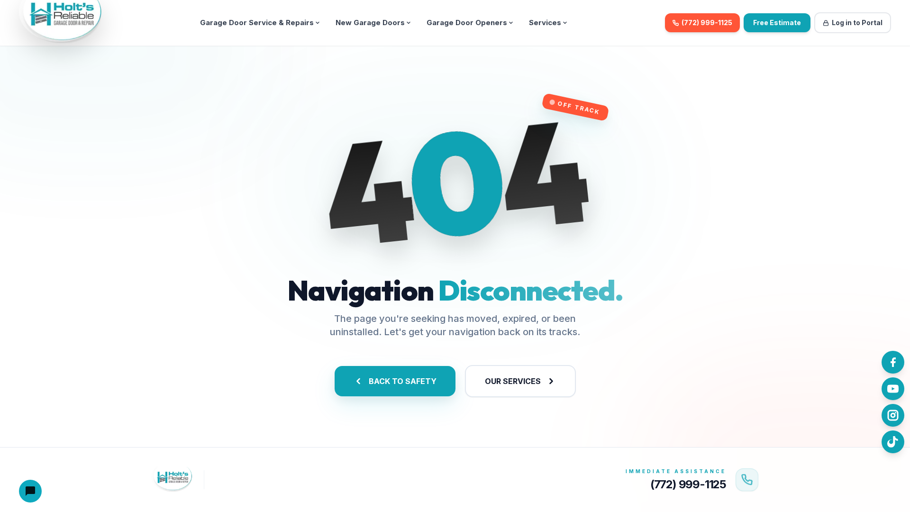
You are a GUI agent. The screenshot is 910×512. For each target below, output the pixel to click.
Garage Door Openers (467, 22)
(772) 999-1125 (707, 22)
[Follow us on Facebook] (893, 362)
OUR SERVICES (513, 381)
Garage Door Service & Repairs (257, 22)
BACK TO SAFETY (403, 381)
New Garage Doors (370, 22)
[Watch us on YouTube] (893, 388)
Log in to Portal (857, 22)
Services (545, 22)
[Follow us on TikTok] (893, 441)
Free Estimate (777, 22)
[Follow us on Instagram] (893, 415)
